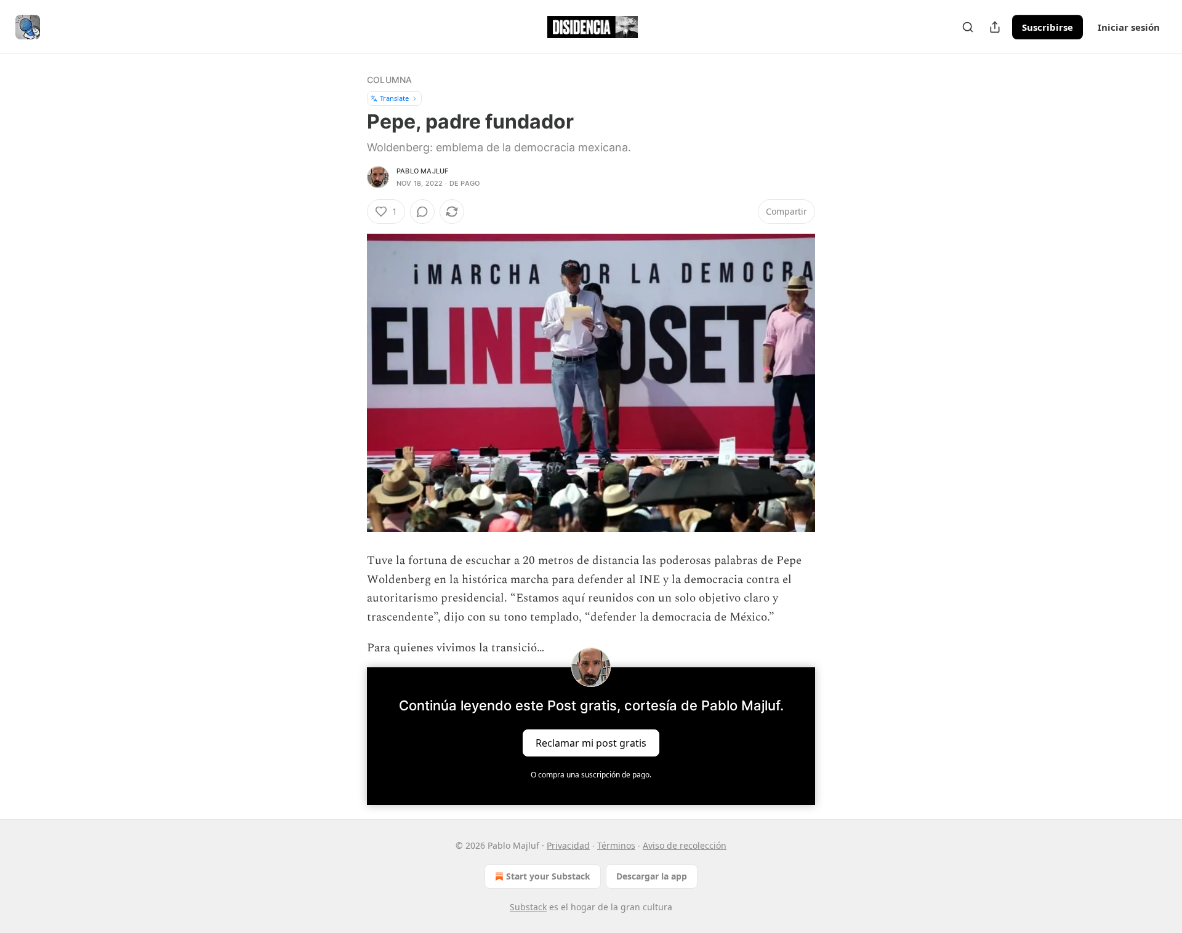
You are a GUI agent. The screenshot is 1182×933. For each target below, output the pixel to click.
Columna (389, 79)
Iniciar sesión (1129, 27)
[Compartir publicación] (995, 27)
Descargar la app (651, 876)
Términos (616, 845)
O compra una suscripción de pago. (591, 774)
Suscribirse (1047, 27)
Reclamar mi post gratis (591, 743)
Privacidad (568, 845)
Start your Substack (548, 876)
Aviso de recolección (684, 845)
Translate (394, 98)
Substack (528, 907)
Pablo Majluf (422, 171)
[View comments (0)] (422, 211)
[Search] (967, 27)
